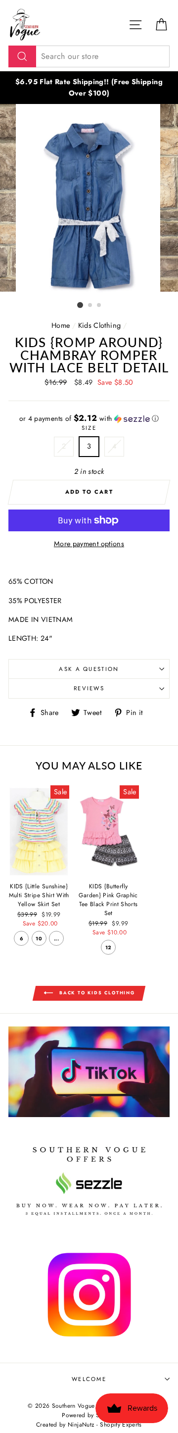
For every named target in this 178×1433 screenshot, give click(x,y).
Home (60, 325)
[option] (89, 87)
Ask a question (89, 669)
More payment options (89, 544)
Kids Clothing (99, 325)
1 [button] (80, 305)
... (56, 938)
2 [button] (90, 305)
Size (89, 428)
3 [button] (99, 305)
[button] (89, 418)
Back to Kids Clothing (96, 992)
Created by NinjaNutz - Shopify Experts (89, 1424)
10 (39, 938)
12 (108, 947)
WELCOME (89, 1379)
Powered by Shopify (89, 1415)
